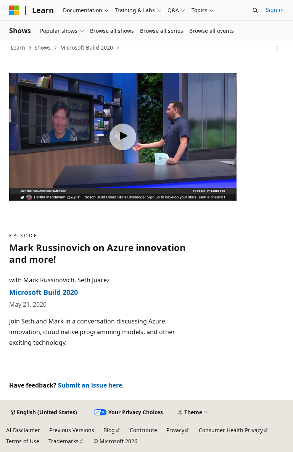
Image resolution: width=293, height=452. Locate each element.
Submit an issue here (90, 385)
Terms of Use (22, 441)
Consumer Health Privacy (231, 430)
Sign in (275, 9)
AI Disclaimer (23, 430)
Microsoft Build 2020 (86, 47)
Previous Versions (71, 430)
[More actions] (277, 48)
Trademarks (63, 441)
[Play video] (122, 137)
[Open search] (255, 10)
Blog (109, 430)
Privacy (175, 430)
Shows (42, 47)
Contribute (143, 430)
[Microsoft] (14, 10)
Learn (18, 47)
